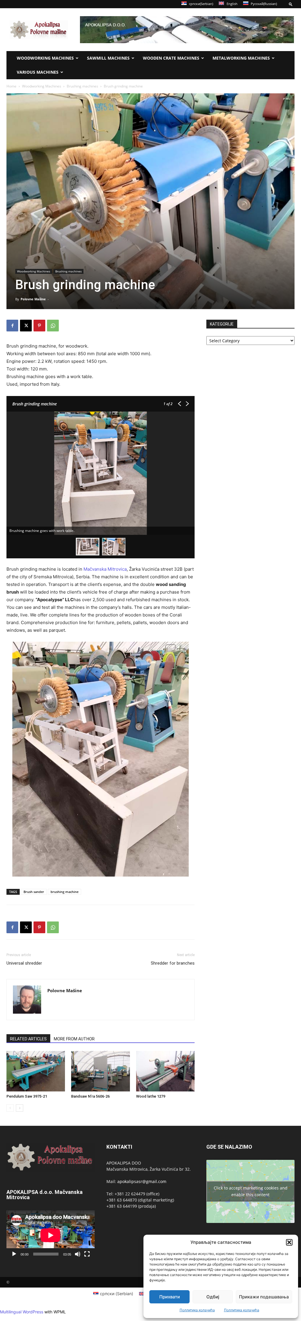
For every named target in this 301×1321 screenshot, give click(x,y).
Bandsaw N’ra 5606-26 (90, 1096)
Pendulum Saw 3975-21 (26, 1096)
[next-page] (19, 1108)
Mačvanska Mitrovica (105, 569)
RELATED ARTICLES (28, 1039)
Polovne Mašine (33, 299)
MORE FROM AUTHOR (74, 1039)
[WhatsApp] (53, 325)
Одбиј (212, 1297)
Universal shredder (24, 963)
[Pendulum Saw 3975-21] (35, 1071)
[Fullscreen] (87, 1254)
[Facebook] (12, 325)
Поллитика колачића (197, 1310)
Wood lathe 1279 (150, 1096)
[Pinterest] (39, 325)
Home (11, 86)
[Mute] (78, 1254)
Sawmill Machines (108, 58)
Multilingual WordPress (21, 1311)
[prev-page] (10, 1108)
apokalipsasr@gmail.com (141, 1181)
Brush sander (34, 891)
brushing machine (64, 891)
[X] (26, 325)
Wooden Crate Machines (171, 58)
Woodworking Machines (45, 58)
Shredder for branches (173, 963)
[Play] (14, 1254)
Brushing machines (82, 86)
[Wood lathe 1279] (165, 1071)
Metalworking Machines (241, 58)
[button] (289, 1242)
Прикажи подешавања (264, 1297)
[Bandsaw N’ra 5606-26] (100, 1071)
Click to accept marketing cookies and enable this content (250, 1191)
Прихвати (169, 1297)
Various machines (37, 72)
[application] (50, 1235)
